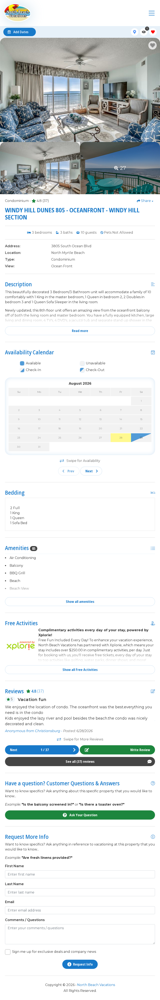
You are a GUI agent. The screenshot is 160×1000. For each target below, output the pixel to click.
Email (9, 902)
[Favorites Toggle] (153, 32)
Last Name (14, 884)
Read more (80, 330)
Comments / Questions (25, 920)
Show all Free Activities (80, 669)
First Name (14, 866)
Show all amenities (80, 601)
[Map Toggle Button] (134, 32)
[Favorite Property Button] (152, 45)
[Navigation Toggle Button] (152, 13)
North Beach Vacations (96, 985)
